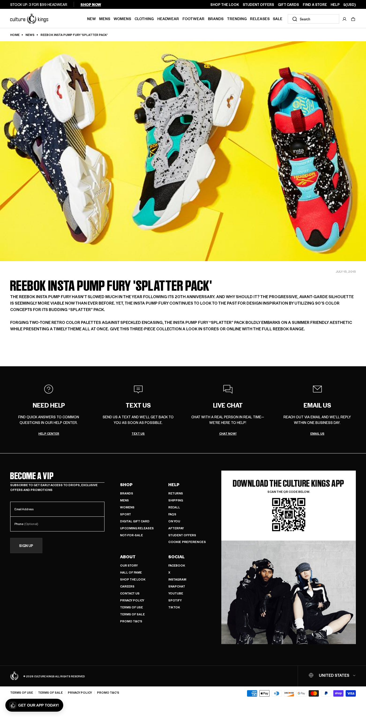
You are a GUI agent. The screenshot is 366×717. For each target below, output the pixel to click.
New (91, 18)
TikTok (174, 607)
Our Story (129, 565)
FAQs (172, 514)
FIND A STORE (315, 4)
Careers (127, 586)
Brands (215, 18)
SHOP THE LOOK (224, 4)
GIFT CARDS (288, 4)
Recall (174, 507)
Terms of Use (131, 607)
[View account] (344, 19)
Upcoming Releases (137, 528)
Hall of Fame (131, 572)
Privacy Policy (132, 600)
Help (174, 484)
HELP (335, 4)
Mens (104, 18)
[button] (353, 19)
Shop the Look (132, 579)
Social (176, 557)
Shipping (175, 500)
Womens (122, 18)
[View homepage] (29, 18)
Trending (237, 18)
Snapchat (176, 586)
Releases (260, 18)
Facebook (176, 565)
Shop (126, 484)
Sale (277, 18)
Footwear (193, 18)
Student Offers (182, 535)
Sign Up (26, 545)
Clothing (144, 18)
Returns (175, 493)
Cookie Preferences (187, 542)
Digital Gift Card (135, 521)
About (128, 557)
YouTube (175, 593)
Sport (125, 514)
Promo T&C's (131, 621)
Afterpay (176, 528)
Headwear (168, 18)
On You (174, 521)
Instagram (177, 579)
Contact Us (130, 593)
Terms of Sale (132, 614)
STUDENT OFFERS (258, 4)
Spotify (175, 600)
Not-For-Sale (131, 535)
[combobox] (313, 19)
